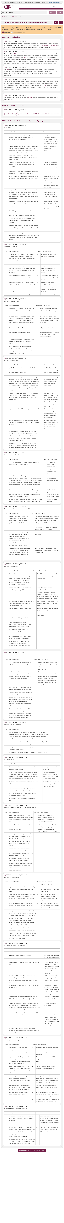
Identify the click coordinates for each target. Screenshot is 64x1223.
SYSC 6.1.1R (53, 45)
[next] (61, 22)
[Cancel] (62, 26)
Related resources (19, 32)
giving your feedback (54, 2)
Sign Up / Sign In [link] (54, 6)
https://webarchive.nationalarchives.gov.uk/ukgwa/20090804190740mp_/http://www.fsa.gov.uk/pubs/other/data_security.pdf (31, 114)
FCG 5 (57, 97)
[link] (11, 6)
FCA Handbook (13, 16)
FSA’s (23, 112)
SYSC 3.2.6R (44, 45)
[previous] (56, 22)
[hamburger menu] (2, 7)
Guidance (7, 32)
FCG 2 (30, 97)
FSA (15, 53)
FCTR (22, 16)
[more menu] (62, 5)
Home (4, 16)
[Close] (61, 1)
